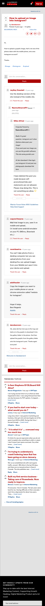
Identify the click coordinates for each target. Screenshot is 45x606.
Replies (11, 403)
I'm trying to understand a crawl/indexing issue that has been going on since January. (22, 454)
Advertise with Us (35, 11)
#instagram (17, 66)
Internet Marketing (29, 413)
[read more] (12, 400)
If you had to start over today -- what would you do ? (23, 408)
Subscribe (33, 29)
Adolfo (12, 310)
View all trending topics (13, 502)
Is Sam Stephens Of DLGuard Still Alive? (24, 386)
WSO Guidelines (32, 204)
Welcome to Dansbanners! (16, 356)
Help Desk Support (17, 207)
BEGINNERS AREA (10, 29)
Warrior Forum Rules (18, 204)
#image (7, 66)
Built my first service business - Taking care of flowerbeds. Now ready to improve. (23, 479)
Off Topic (33, 390)
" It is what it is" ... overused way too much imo (23, 431)
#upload (26, 66)
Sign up (39, 3)
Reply (24, 81)
